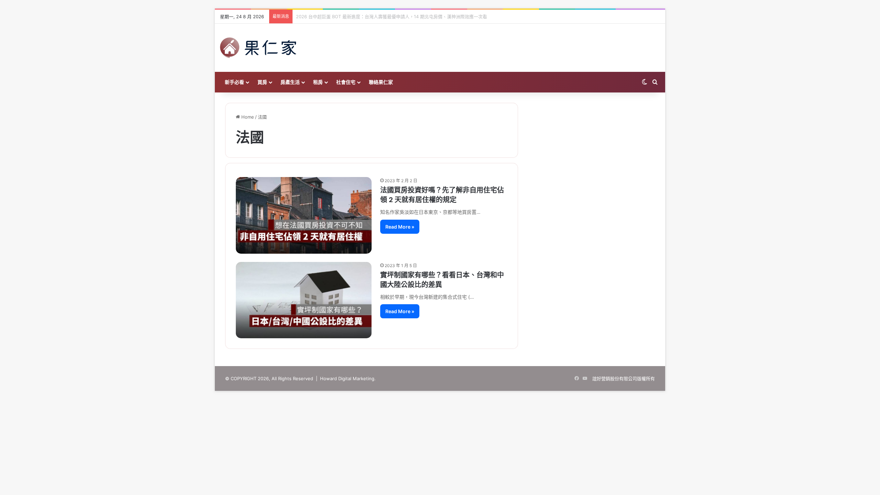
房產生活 (290, 82)
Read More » (399, 227)
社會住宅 (345, 82)
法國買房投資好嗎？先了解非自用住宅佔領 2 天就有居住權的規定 (442, 195)
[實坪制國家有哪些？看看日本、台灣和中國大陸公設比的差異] (304, 300)
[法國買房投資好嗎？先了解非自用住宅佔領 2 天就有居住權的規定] (304, 215)
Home (247, 117)
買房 (262, 82)
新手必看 (234, 82)
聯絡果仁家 (381, 82)
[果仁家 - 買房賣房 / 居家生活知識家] (258, 47)
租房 (318, 82)
